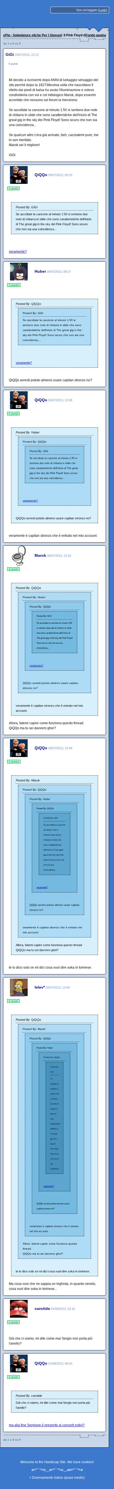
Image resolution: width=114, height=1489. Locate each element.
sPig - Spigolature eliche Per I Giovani (32, 35)
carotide (42, 1308)
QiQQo (41, 174)
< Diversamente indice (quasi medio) (57, 1478)
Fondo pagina (96, 35)
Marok (40, 555)
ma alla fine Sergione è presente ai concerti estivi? (47, 1425)
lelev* (40, 987)
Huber (40, 271)
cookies (87, 1462)
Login (102, 10)
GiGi (10, 54)
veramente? (18, 252)
